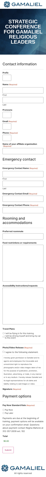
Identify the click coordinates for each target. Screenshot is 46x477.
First (5, 95)
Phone (10, 133)
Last (4, 104)
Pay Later (9, 413)
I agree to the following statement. (21, 352)
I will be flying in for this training (19, 333)
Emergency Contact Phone (20, 205)
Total (5, 436)
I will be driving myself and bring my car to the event (23, 337)
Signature (12, 389)
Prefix (5, 73)
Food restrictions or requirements (20, 243)
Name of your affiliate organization (20, 145)
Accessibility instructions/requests (20, 286)
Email (10, 121)
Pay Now (9, 410)
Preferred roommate (13, 231)
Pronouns (7, 110)
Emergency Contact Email (20, 194)
